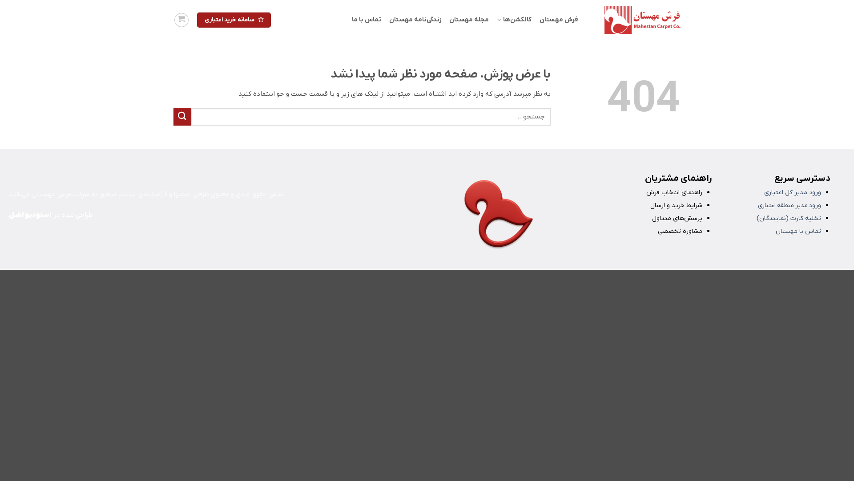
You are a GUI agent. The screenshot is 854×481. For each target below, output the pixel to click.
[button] (181, 20)
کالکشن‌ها (517, 20)
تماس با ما (366, 20)
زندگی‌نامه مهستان (415, 20)
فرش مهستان (559, 20)
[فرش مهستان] (636, 20)
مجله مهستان (469, 20)
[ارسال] (182, 116)
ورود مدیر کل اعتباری (792, 192)
